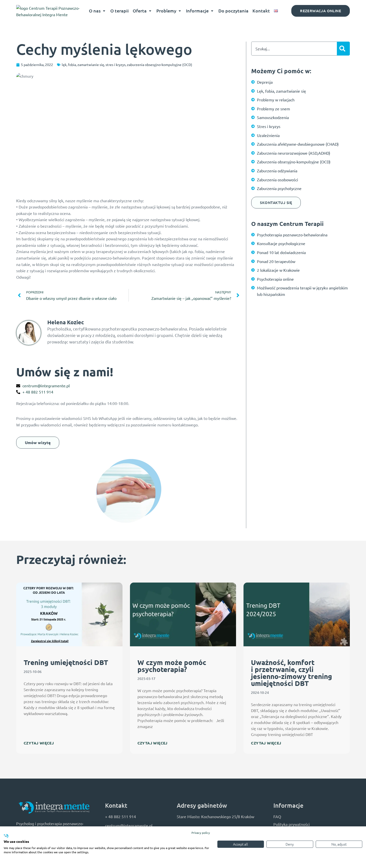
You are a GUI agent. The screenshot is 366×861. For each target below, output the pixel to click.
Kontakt (261, 10)
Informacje (197, 10)
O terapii (119, 10)
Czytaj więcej (39, 742)
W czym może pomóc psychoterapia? (171, 665)
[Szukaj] (343, 49)
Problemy (166, 10)
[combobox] (294, 49)
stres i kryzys (115, 64)
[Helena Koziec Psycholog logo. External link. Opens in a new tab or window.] (6, 836)
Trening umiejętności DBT (66, 662)
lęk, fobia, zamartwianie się (83, 64)
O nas (95, 10)
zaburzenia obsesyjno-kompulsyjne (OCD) (159, 64)
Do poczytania (233, 10)
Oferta (140, 10)
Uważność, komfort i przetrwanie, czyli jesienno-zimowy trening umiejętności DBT (291, 672)
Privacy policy (200, 833)
